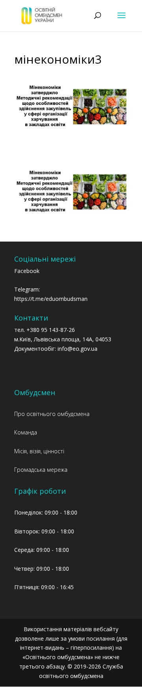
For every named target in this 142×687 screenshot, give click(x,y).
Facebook (26, 271)
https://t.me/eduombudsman (51, 298)
